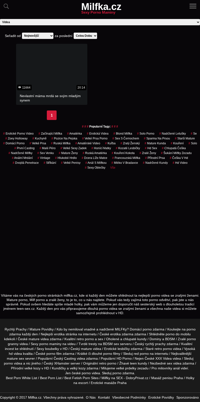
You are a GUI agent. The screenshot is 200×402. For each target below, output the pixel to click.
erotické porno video (18, 133)
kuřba (110, 143)
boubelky (52, 349)
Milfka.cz (101, 9)
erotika (59, 334)
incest (9, 349)
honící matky (101, 148)
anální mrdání (22, 158)
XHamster (62, 363)
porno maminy (50, 344)
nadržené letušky (172, 133)
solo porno (145, 133)
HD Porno (124, 358)
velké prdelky (126, 368)
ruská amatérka (95, 153)
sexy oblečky (95, 167)
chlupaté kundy (135, 339)
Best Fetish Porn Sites (81, 378)
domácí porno (14, 143)
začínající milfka (50, 133)
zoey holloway (16, 138)
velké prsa (38, 143)
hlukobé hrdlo (66, 158)
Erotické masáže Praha (109, 383)
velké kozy (32, 368)
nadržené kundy (155, 162)
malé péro (48, 148)
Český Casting (65, 358)
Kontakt (104, 397)
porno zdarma (123, 373)
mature (34, 339)
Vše (112, 167)
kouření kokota (123, 153)
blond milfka (122, 133)
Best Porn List (50, 378)
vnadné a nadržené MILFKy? (106, 329)
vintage (44, 158)
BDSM (170, 339)
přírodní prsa (155, 158)
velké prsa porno (95, 138)
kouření (177, 143)
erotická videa (98, 133)
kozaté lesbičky (128, 148)
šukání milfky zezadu (176, 153)
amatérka (74, 133)
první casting (24, 148)
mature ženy (68, 153)
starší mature (185, 138)
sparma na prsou (157, 138)
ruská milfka (60, 143)
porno (147, 329)
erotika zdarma (121, 334)
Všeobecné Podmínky (129, 397)
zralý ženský (130, 143)
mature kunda (155, 143)
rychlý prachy (155, 344)
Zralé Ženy (148, 153)
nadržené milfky (20, 153)
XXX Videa (163, 358)
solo (193, 143)
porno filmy (111, 354)
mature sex (15, 358)
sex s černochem (125, 138)
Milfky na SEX (112, 378)
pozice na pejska (64, 138)
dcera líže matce (94, 158)
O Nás (91, 397)
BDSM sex (111, 344)
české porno (81, 373)
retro (102, 363)
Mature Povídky (42, 329)
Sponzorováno (187, 397)
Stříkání (50, 162)
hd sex (151, 148)
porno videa (13, 363)
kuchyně (39, 138)
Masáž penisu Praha (167, 378)
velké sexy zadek (73, 148)
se (194, 133)
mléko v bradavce (124, 162)
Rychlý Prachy (16, 329)
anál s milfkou (96, 162)
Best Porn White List (21, 378)
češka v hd (179, 158)
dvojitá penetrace (26, 162)
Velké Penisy (70, 162)
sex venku (45, 153)
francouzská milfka (126, 158)
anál (176, 368)
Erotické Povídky (161, 397)
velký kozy (78, 368)
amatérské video (87, 143)
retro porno (85, 339)
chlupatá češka (174, 148)
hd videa (15, 354)
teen (133, 363)
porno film (54, 354)
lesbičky (124, 349)
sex (169, 363)
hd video (180, 162)
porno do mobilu (178, 334)
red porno (141, 354)
